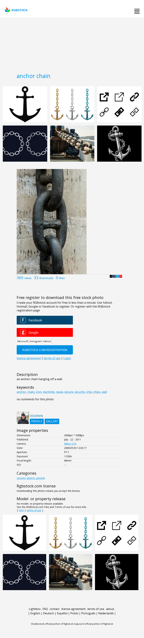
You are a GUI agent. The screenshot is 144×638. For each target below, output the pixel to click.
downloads (46, 278)
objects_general (35, 478)
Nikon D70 (70, 443)
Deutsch (48, 613)
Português (88, 613)
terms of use (34, 510)
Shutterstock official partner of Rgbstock (52, 623)
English (35, 613)
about (110, 609)
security (79, 392)
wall (104, 392)
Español (62, 613)
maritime (48, 392)
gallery (52, 421)
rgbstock (19, 10)
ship (89, 392)
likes (62, 278)
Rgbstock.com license (36, 486)
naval (59, 392)
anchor (21, 392)
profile (36, 421)
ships (96, 392)
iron (38, 392)
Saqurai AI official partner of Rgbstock (93, 623)
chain (30, 392)
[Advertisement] (72, 43)
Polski (74, 613)
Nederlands (106, 613)
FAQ (21, 510)
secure (68, 392)
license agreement (73, 609)
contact (54, 609)
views (27, 278)
